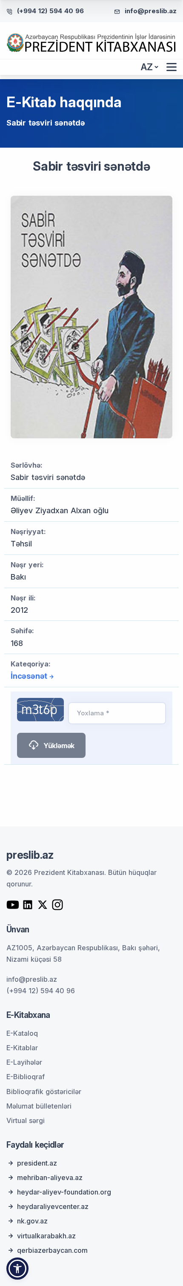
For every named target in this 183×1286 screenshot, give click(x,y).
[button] (17, 1268)
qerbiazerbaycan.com (52, 1250)
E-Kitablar (22, 1047)
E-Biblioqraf (25, 1076)
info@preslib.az (151, 11)
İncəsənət (29, 676)
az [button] (146, 67)
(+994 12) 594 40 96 (50, 11)
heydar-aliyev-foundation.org (64, 1192)
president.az (37, 1163)
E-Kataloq (22, 1033)
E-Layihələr (24, 1062)
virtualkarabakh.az (46, 1236)
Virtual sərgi (25, 1120)
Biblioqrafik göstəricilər (43, 1091)
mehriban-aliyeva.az (50, 1177)
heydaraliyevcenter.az (53, 1206)
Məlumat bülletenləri (38, 1106)
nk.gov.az (32, 1221)
